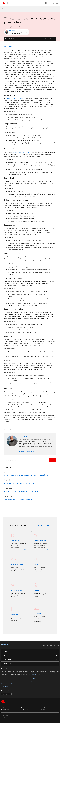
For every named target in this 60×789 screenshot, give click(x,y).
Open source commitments (37, 681)
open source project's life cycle (15, 98)
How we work (4, 681)
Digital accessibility (5, 719)
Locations (3, 707)
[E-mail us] (15, 39)
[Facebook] (51, 646)
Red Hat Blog (5, 9)
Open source (31, 27)
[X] (54, 646)
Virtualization (38, 613)
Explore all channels (43, 525)
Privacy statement (4, 717)
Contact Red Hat (24, 707)
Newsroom (33, 678)
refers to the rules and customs (21, 152)
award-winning (35, 674)
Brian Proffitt (12, 30)
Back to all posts (8, 46)
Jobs (32, 686)
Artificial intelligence (40, 541)
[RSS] (54, 39)
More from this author (25, 451)
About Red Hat (4, 706)
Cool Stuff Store (24, 709)
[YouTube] (47, 646)
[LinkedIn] (44, 646)
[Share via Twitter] (13, 39)
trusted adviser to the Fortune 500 (36, 673)
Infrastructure (38, 590)
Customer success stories (7, 683)
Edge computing (16, 590)
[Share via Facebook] (9, 39)
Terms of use (23, 717)
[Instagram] (58, 646)
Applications (15, 614)
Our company (4, 678)
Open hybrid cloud (17, 564)
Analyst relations (5, 686)
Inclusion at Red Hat (5, 709)
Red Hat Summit (44, 709)
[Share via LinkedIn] (11, 39)
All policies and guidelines (46, 717)
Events (42, 706)
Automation (15, 541)
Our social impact (34, 683)
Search (52, 460)
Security (36, 565)
